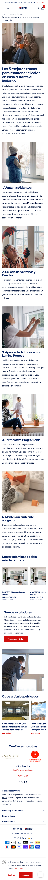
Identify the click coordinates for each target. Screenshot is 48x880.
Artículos (20, 14)
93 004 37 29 (23, 776)
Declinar (11, 875)
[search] (8, 8)
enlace (4, 798)
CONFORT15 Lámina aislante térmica (13, 593)
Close (23, 810)
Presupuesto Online (16, 639)
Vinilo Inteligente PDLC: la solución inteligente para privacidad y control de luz (15, 719)
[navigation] (19, 782)
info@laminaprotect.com (23, 770)
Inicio (4, 14)
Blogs (11, 14)
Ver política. (19, 868)
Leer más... (41, 2)
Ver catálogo (3, 8)
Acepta (26, 875)
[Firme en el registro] (37, 8)
